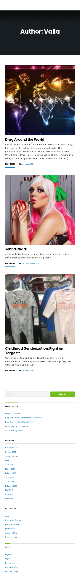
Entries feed (10, 563)
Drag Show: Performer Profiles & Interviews (23, 418)
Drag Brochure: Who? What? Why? (19, 422)
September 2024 (12, 456)
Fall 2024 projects (12, 524)
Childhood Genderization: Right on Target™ (34, 350)
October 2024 (10, 452)
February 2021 (11, 473)
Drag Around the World (24, 139)
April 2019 (9, 494)
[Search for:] (27, 394)
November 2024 (11, 448)
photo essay (29, 371)
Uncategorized (11, 537)
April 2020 (9, 482)
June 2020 (9, 477)
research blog (29, 164)
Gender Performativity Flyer (17, 426)
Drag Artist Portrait (32, 263)
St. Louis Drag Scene (14, 431)
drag (22, 164)
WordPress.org (11, 571)
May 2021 (9, 460)
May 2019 (9, 490)
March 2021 (10, 469)
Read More (10, 164)
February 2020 (11, 486)
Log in (7, 559)
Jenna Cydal (16, 249)
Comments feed (12, 567)
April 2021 (9, 465)
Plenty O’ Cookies (12, 414)
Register (8, 554)
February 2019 (11, 499)
